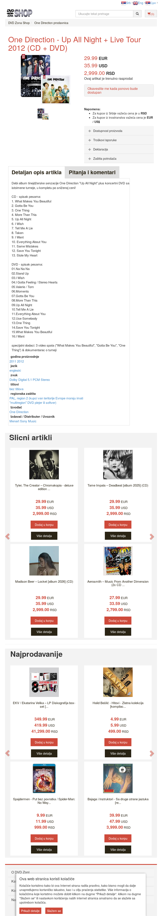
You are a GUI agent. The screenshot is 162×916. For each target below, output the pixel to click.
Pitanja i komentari (92, 172)
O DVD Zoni (20, 872)
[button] (7, 536)
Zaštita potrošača (104, 158)
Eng (140, 3)
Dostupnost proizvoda (107, 131)
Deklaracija (100, 149)
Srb (128, 3)
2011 (13, 361)
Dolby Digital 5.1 (21, 379)
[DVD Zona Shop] (18, 13)
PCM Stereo (41, 379)
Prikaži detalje (30, 911)
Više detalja (44, 536)
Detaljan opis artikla (37, 172)
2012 (20, 361)
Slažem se (54, 911)
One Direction (18, 411)
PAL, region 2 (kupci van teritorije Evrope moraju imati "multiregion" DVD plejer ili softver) (46, 400)
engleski (15, 370)
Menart (14, 421)
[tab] (119, 130)
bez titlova (16, 389)
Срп (153, 3)
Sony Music (28, 421)
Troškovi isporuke (105, 140)
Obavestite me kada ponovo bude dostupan (113, 90)
